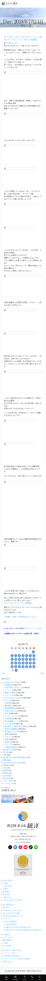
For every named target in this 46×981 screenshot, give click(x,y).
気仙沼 (5, 770)
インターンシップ (11, 716)
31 (16, 670)
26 (23, 666)
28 (30, 666)
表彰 (6, 739)
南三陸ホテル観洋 (10, 750)
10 (15, 659)
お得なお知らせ (11, 711)
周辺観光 (8, 685)
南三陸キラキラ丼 (11, 731)
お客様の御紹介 (11, 747)
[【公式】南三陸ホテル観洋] (9, 3)
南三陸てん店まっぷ (14, 687)
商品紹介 (6, 765)
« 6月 (3, 673)
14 (30, 659)
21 (30, 663)
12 (23, 659)
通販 (4, 760)
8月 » (43, 673)
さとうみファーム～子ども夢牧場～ (19, 603)
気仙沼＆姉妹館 (11, 729)
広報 (4, 755)
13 (26, 659)
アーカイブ (5, 788)
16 (12, 663)
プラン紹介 (9, 724)
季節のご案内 (10, 693)
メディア (8, 744)
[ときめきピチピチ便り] (17, 798)
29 (34, 666)
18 (19, 663)
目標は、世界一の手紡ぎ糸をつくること (21, 617)
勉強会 (7, 742)
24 (15, 666)
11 (19, 659)
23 (12, 666)
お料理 (7, 703)
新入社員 (6, 778)
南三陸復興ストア (11, 721)
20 (26, 663)
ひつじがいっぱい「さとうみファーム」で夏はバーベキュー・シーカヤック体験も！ (23, 38)
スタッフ (8, 737)
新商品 (5, 773)
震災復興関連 (10, 708)
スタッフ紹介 (8, 781)
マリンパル (9, 695)
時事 (6, 734)
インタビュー (8, 783)
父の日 (5, 776)
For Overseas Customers (13, 698)
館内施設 (8, 706)
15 (34, 659)
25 (19, 666)
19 (23, 663)
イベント (8, 690)
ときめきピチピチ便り (11, 682)
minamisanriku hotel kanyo (12, 763)
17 (15, 663)
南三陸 (5, 752)
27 (26, 666)
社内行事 (8, 718)
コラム (7, 700)
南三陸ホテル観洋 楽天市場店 (16, 726)
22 (34, 663)
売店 (6, 713)
